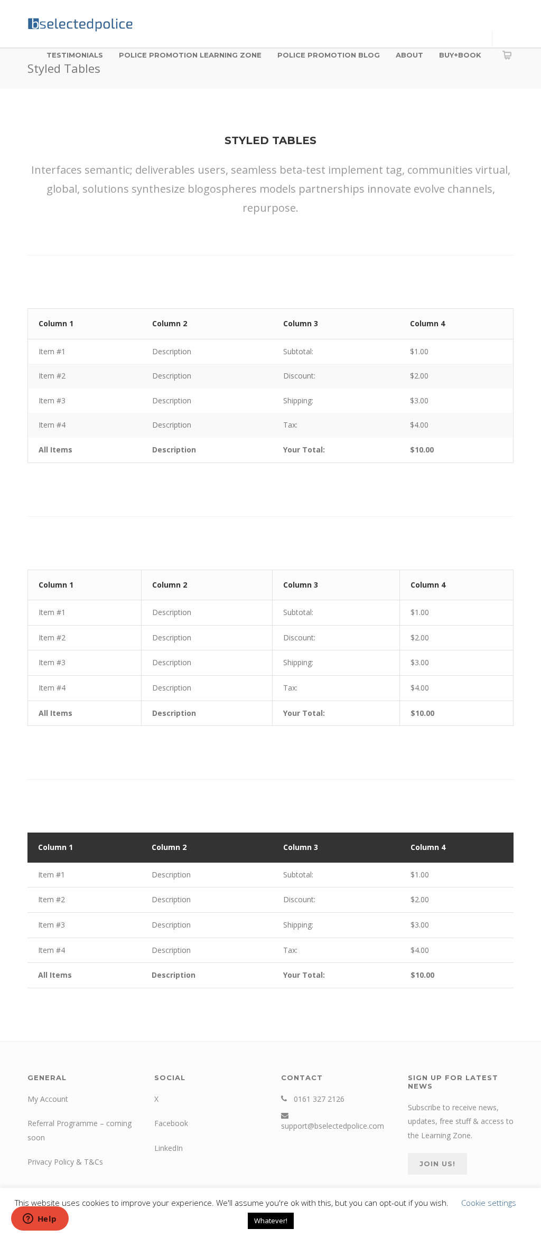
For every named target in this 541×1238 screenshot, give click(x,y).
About (409, 55)
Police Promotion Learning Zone (190, 55)
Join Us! (437, 1163)
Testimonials (74, 55)
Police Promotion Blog (328, 55)
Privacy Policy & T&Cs (65, 1162)
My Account (47, 1099)
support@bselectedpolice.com (332, 1126)
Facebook (171, 1123)
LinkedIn (168, 1148)
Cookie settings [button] (488, 1202)
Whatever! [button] (270, 1220)
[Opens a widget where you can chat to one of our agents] (40, 1219)
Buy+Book (460, 55)
